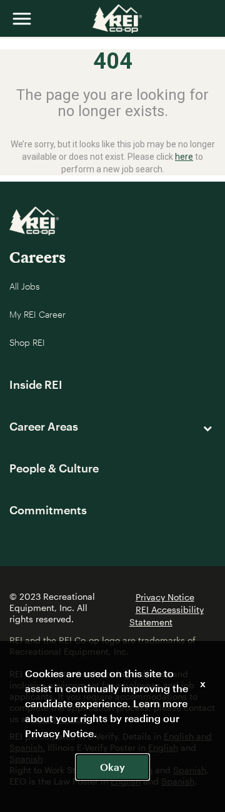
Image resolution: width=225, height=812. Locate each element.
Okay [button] (112, 767)
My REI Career (37, 314)
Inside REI (35, 384)
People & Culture (54, 468)
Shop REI (27, 342)
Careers (37, 257)
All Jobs (24, 286)
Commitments (48, 510)
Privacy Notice (165, 597)
